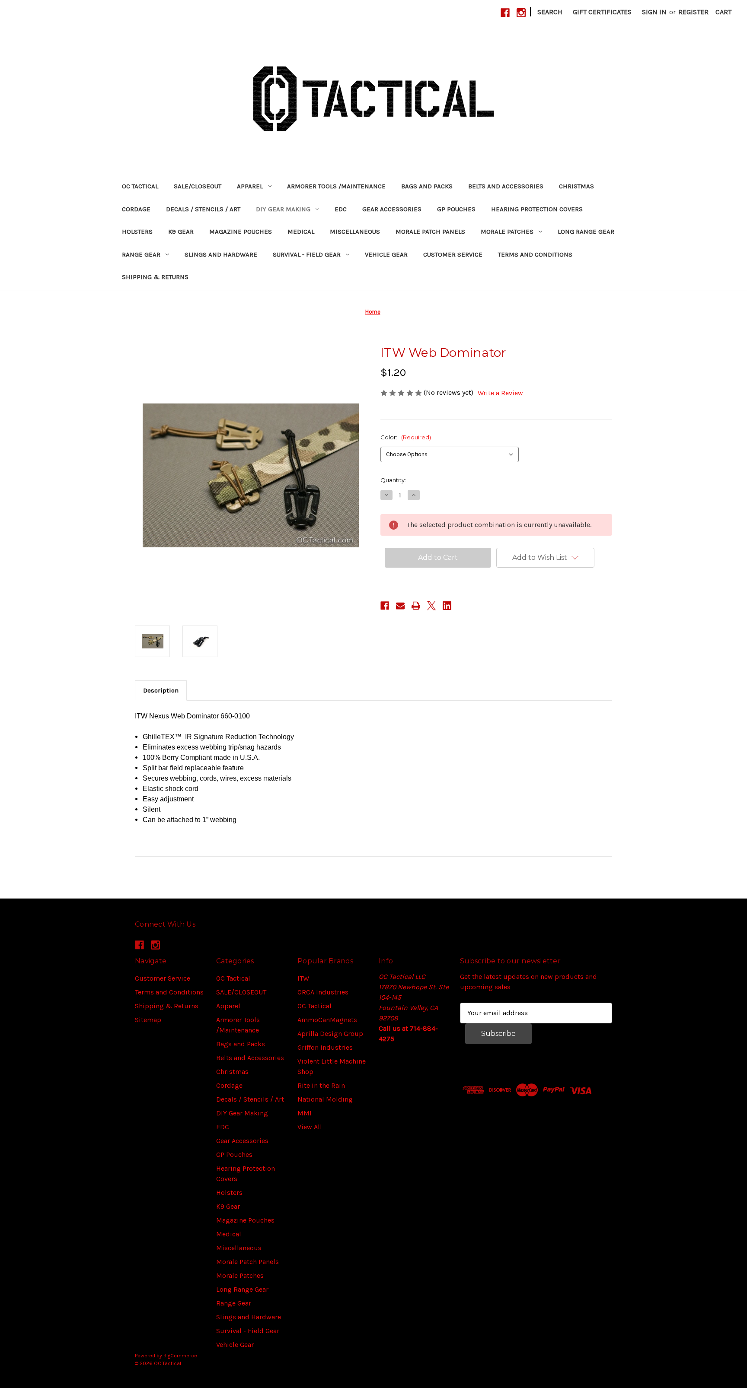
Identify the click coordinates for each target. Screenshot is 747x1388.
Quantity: (393, 479)
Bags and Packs (427, 186)
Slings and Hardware (221, 254)
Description (161, 690)
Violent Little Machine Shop (331, 1066)
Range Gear (141, 254)
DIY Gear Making (283, 209)
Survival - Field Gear (307, 254)
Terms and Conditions (535, 254)
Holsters (137, 231)
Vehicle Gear (386, 254)
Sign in (654, 12)
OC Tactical (140, 186)
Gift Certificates (602, 12)
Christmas (576, 186)
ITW (303, 978)
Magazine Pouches (240, 231)
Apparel (250, 186)
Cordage (136, 209)
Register (693, 12)
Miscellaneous (355, 231)
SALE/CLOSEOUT (197, 186)
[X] (431, 606)
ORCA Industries (322, 992)
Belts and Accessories (505, 186)
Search (549, 12)
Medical (300, 231)
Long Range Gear (586, 231)
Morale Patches (507, 231)
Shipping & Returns (155, 277)
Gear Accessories (391, 209)
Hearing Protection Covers (537, 209)
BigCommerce (180, 1356)
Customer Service (452, 254)
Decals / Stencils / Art (203, 209)
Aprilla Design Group (330, 1033)
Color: (405, 437)
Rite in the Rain (321, 1085)
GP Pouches (456, 209)
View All (309, 1127)
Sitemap (148, 1020)
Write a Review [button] (500, 393)
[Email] (400, 606)
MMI (304, 1113)
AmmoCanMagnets (327, 1020)
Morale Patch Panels (430, 231)
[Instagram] (521, 12)
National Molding (325, 1099)
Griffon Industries (325, 1047)
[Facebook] (505, 12)
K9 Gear (181, 231)
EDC (341, 209)
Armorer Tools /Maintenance (336, 186)
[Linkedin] (447, 606)
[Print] (416, 606)
